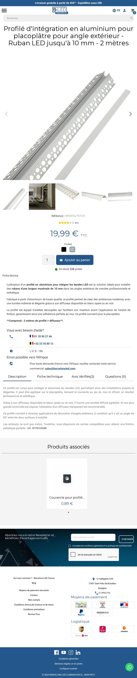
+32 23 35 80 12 (43, 343)
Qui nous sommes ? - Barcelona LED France (34, 578)
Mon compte (34, 600)
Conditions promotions (34, 609)
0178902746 (102, 593)
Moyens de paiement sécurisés (34, 590)
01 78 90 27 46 (43, 336)
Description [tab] (17, 376)
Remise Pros (34, 614)
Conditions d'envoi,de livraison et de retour (34, 604)
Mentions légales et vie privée (69, 663)
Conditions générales (69, 658)
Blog (34, 583)
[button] (130, 114)
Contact (34, 595)
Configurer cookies (68, 668)
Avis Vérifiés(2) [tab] (83, 376)
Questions (115, 376)
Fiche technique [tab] (50, 376)
